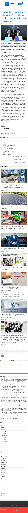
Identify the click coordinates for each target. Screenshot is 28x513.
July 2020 (3, 445)
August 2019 (3, 468)
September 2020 (4, 441)
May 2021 (3, 425)
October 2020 (3, 439)
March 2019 (3, 478)
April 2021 (3, 427)
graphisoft (12, 133)
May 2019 (3, 474)
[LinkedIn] (15, 506)
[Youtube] (16, 506)
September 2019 (4, 466)
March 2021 (3, 429)
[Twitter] (13, 506)
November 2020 (4, 437)
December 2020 (4, 435)
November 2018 (4, 487)
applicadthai (5, 133)
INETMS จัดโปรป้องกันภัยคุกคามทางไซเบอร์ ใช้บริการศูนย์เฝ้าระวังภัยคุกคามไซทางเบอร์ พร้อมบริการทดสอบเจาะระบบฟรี (14, 316)
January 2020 (3, 458)
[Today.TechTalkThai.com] (14, 4)
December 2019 (4, 460)
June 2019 (3, 472)
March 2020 (3, 454)
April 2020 (3, 452)
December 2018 (4, 484)
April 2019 (3, 476)
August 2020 (3, 443)
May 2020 (3, 450)
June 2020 (3, 448)
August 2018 (3, 493)
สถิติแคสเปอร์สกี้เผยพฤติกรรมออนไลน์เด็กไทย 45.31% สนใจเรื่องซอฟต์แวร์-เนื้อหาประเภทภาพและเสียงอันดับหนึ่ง (13, 228)
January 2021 (3, 433)
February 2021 (4, 431)
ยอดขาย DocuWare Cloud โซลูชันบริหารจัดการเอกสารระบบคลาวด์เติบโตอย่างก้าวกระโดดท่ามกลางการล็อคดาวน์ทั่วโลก (13, 289)
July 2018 (3, 495)
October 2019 (3, 464)
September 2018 (4, 491)
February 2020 (4, 456)
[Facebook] (12, 506)
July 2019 (3, 470)
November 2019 (4, 462)
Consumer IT (13, 23)
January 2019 (3, 482)
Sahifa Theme (3, 509)
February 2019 (4, 480)
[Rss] (11, 506)
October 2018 (3, 489)
